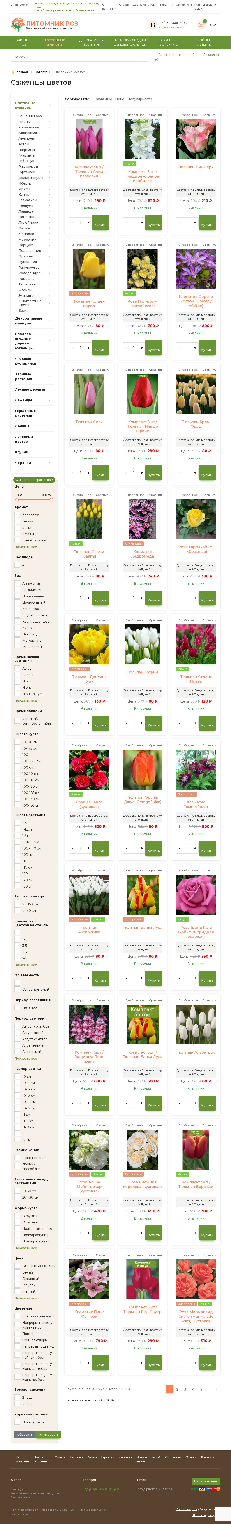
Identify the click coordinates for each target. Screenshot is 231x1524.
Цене (119, 99)
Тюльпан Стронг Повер (196, 679)
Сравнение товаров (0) (176, 55)
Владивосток (20, 4)
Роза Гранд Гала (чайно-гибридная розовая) (196, 932)
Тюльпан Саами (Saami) (89, 554)
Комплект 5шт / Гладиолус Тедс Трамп (89, 1056)
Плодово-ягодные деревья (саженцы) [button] (131, 42)
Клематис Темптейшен (196, 804)
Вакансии (125, 1457)
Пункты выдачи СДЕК (205, 6)
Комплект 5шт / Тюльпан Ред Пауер (142, 1309)
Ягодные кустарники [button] (168, 42)
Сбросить (24, 1434)
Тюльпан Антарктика (89, 929)
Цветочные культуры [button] (54, 42)
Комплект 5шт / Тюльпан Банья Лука (142, 1054)
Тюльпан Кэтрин (142, 672)
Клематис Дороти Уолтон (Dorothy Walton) (196, 301)
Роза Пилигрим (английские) (142, 303)
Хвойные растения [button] (203, 42)
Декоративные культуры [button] (92, 42)
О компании (109, 6)
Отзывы (191, 1457)
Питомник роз (186, 1509)
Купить (100, 225)
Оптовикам (184, 4)
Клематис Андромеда (142, 554)
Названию (103, 99)
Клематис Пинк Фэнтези (89, 1314)
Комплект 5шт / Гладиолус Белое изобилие (142, 176)
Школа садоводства (206, 1515)
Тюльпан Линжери (196, 167)
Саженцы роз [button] (22, 42)
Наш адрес (18, 1489)
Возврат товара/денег (148, 1459)
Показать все (25, 547)
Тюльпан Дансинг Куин (89, 679)
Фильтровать (48, 1434)
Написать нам (206, 1481)
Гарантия (166, 4)
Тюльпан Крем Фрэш (196, 424)
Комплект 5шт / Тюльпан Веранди (195, 1184)
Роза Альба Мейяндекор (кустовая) (89, 1186)
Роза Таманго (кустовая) (89, 804)
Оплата (124, 4)
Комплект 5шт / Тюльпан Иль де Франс (142, 426)
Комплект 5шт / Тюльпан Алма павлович (89, 171)
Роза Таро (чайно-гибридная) (196, 549)
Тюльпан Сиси (89, 422)
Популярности (139, 99)
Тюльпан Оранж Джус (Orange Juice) (142, 799)
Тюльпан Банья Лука (142, 927)
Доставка (139, 4)
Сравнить (102, 114)
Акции (152, 4)
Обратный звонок (170, 27)
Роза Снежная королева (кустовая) (142, 1184)
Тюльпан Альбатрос (196, 1052)
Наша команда (41, 1459)
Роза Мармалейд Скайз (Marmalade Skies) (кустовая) (195, 1316)
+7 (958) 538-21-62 (101, 1489)
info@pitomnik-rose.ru (154, 1489)
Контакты (208, 1457)
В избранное (81, 114)
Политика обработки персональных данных (42, 1509)
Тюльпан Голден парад (89, 303)
